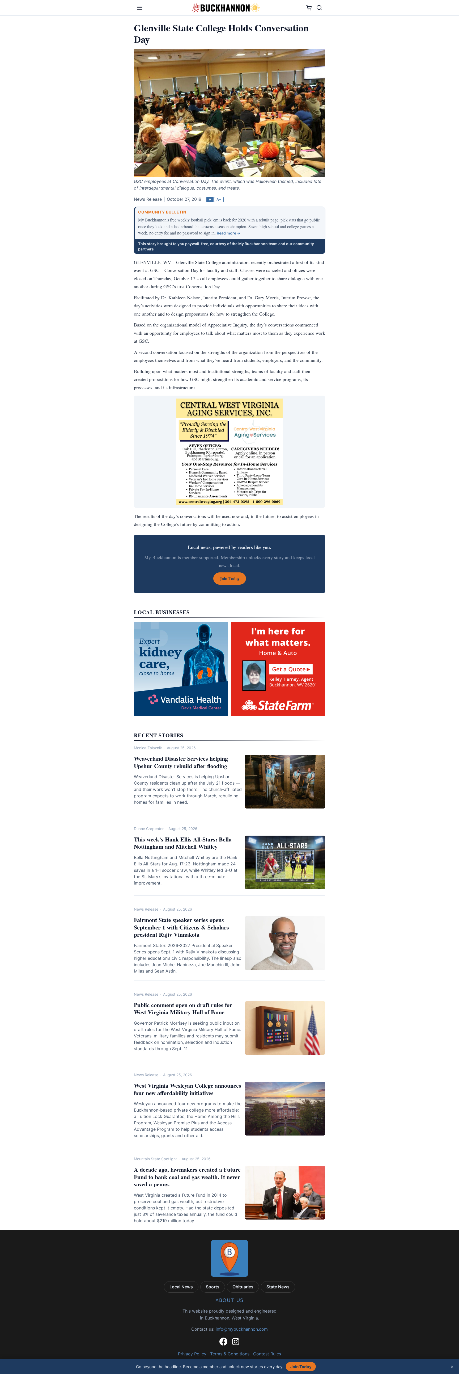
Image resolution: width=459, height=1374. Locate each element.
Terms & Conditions (229, 1353)
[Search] (319, 8)
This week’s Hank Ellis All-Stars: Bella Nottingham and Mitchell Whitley (183, 843)
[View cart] (309, 8)
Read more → (228, 233)
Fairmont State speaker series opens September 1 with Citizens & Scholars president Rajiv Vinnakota (181, 927)
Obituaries (242, 1286)
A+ (218, 199)
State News (278, 1286)
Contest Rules (267, 1353)
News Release (146, 909)
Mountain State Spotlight (155, 1159)
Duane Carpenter (149, 828)
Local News (181, 1286)
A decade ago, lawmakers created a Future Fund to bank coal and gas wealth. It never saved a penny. (187, 1176)
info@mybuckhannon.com (242, 1329)
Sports (212, 1286)
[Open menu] (140, 8)
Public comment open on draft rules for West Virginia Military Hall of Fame (183, 1008)
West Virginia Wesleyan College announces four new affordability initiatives (187, 1089)
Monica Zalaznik (148, 747)
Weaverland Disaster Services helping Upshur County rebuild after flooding (181, 762)
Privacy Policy (192, 1353)
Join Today (301, 1366)
